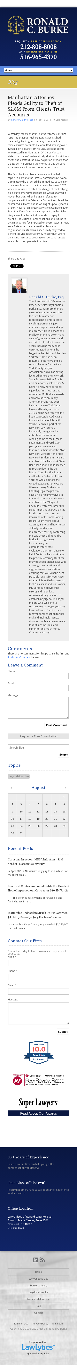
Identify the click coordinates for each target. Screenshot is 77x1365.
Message (13, 695)
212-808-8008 (38, 47)
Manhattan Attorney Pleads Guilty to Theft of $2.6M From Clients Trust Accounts (36, 106)
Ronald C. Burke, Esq (22, 119)
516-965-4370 (38, 57)
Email (11, 683)
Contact (38, 1312)
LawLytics (38, 1347)
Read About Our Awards (38, 1113)
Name (11, 671)
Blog (38, 1306)
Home (38, 1271)
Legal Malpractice (19, 776)
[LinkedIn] (35, 1260)
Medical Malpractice (38, 1299)
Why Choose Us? (38, 1278)
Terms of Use (21, 1323)
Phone (12, 971)
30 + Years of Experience (28, 1157)
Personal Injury (38, 1285)
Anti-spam (57, 1323)
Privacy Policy (40, 1323)
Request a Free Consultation (38, 736)
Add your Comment (19, 657)
